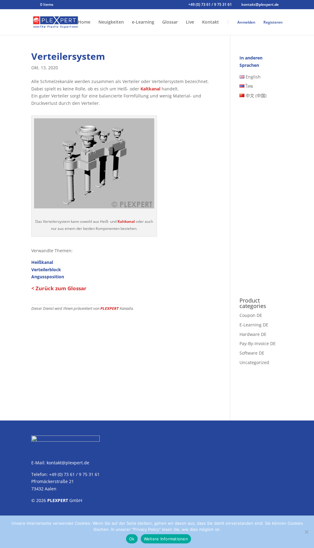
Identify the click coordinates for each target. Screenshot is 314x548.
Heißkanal (42, 262)
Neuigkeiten (111, 22)
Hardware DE (252, 334)
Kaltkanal (150, 89)
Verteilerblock (46, 269)
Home (84, 22)
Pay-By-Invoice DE (257, 343)
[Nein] (306, 532)
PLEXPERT (109, 308)
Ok (132, 538)
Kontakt (210, 22)
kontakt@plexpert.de (68, 463)
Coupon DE (250, 315)
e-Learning (143, 22)
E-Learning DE (253, 325)
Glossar (170, 22)
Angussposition (47, 277)
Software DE (251, 353)
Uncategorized (254, 362)
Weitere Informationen (166, 538)
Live (190, 22)
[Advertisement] (123, 358)
